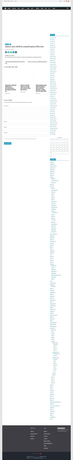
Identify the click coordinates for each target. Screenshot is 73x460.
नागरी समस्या (53, 201)
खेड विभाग (53, 343)
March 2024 (52, 62)
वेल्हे (54, 371)
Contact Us (46, 436)
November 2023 (52, 68)
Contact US (32, 436)
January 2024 (52, 64)
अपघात (52, 188)
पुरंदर (54, 363)
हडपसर (53, 373)
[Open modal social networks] (16, 52)
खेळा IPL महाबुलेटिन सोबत (48, 443)
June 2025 (51, 51)
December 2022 (52, 87)
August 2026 (52, 37)
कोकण (52, 332)
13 (59, 146)
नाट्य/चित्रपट (52, 292)
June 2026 (51, 41)
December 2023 (52, 66)
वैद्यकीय (51, 400)
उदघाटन (52, 267)
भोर (53, 367)
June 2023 (51, 75)
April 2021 (51, 115)
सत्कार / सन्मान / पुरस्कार (54, 406)
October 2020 (52, 126)
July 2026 (51, 39)
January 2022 (52, 98)
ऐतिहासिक (51, 237)
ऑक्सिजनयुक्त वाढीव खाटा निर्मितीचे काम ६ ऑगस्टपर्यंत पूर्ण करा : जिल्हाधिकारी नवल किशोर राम (10, 88)
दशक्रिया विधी (53, 271)
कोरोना (19, 8)
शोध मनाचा (53, 182)
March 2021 (52, 117)
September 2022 (53, 92)
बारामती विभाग (54, 358)
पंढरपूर (51, 298)
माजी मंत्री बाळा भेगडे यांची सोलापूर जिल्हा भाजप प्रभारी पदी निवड (15, 62)
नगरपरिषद (51, 290)
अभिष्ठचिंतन (53, 265)
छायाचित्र (51, 260)
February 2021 (52, 119)
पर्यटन (51, 302)
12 (56, 146)
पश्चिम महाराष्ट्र (52, 304)
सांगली (51, 415)
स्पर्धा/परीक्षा (53, 231)
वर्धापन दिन (53, 286)
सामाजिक (52, 230)
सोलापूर (52, 383)
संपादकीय (9, 8)
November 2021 (52, 102)
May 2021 (51, 113)
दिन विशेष (51, 285)
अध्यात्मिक (51, 164)
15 (64, 146)
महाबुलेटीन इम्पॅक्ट (52, 326)
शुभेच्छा (52, 279)
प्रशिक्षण (51, 317)
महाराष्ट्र (22, 8)
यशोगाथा (52, 216)
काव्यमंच (52, 192)
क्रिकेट (51, 247)
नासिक (51, 294)
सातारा (52, 381)
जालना (52, 335)
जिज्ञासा (52, 198)
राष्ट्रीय (52, 218)
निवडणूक (51, 296)
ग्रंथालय (51, 256)
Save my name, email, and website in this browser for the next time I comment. (21, 139)
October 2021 (52, 104)
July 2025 (51, 49)
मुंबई (52, 377)
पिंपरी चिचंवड (55, 354)
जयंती (51, 262)
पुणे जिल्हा (51, 309)
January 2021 (52, 121)
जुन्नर (54, 348)
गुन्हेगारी (42, 8)
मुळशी (54, 369)
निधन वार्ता (52, 205)
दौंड (54, 361)
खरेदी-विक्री (53, 269)
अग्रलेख (51, 162)
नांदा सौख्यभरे (53, 273)
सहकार (51, 413)
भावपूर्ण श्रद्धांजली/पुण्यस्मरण (55, 275)
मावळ (54, 355)
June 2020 (51, 134)
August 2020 (52, 130)
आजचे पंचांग (52, 168)
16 (67, 146)
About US (32, 431)
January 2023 (52, 85)
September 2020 (53, 128)
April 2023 (51, 79)
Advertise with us (47, 433)
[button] (24, 8)
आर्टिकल (51, 185)
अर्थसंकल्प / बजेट (52, 166)
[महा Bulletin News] (5, 8)
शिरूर (54, 350)
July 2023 (51, 73)
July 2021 (51, 109)
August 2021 (52, 107)
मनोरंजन (52, 211)
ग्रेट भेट (51, 258)
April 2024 (51, 60)
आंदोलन (51, 173)
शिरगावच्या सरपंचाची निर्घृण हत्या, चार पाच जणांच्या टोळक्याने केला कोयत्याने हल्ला (25, 87)
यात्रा (50, 389)
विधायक (52, 222)
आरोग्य (32, 8)
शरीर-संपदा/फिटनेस (54, 181)
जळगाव (52, 333)
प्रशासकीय (52, 209)
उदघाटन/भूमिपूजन (54, 190)
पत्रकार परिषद (52, 300)
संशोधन (51, 409)
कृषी (51, 194)
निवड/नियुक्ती (7, 44)
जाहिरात (54, 8)
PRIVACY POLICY (47, 441)
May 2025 (51, 53)
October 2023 (52, 70)
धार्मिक (51, 288)
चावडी (52, 196)
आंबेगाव (54, 344)
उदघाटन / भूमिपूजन (53, 234)
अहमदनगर (52, 330)
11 (53, 146)
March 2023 (52, 81)
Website (5, 132)
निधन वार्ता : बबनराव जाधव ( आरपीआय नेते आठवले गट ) (37, 62)
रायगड (51, 392)
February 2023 (52, 83)
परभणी (52, 339)
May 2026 (51, 43)
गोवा (50, 254)
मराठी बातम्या (52, 324)
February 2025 (52, 58)
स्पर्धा (50, 419)
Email (5, 127)
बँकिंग (51, 321)
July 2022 (51, 96)
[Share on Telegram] (13, 52)
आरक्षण (51, 175)
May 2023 (51, 77)
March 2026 (52, 47)
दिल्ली (53, 220)
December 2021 (52, 100)
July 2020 (51, 132)
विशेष (51, 398)
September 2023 (52, 71)
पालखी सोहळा (52, 305)
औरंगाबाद (51, 239)
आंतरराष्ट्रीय (51, 170)
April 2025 (51, 54)
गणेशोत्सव (51, 251)
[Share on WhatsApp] (11, 52)
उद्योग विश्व (37, 8)
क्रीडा (46, 8)
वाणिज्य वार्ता (53, 277)
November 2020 (52, 124)
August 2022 (52, 94)
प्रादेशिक (51, 319)
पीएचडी (51, 307)
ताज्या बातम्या (14, 8)
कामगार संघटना (52, 241)
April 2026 (51, 45)
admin (13, 49)
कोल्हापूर (51, 245)
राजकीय (28, 8)
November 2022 (52, 88)
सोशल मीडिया (52, 417)
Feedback (32, 438)
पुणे (10, 44)
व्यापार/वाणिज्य (53, 224)
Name (5, 121)
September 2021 (52, 105)
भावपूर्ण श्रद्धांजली (52, 322)
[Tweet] (9, 52)
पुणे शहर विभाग (54, 352)
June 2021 (51, 111)
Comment (6, 106)
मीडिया (51, 385)
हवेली (53, 375)
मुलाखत (52, 214)
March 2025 (52, 56)
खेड (53, 346)
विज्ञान (51, 396)
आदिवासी (51, 171)
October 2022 (52, 90)
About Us (45, 431)
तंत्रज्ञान (52, 199)
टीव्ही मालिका (54, 212)
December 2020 (52, 122)
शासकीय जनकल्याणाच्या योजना (55, 402)
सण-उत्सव (52, 228)
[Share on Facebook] (6, 52)
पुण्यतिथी (51, 313)
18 (53, 148)
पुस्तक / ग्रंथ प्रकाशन (53, 315)
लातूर (52, 379)
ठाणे (50, 281)
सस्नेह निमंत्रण (52, 411)
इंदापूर (54, 359)
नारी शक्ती (52, 203)
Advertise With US (33, 433)
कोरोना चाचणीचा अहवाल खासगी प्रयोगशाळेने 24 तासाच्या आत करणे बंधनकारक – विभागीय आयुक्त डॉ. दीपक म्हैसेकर (41, 88)
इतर (49, 8)
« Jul (51, 156)
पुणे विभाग (51, 311)
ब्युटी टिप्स (52, 179)
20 (59, 148)
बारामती (54, 365)
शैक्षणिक (52, 226)
